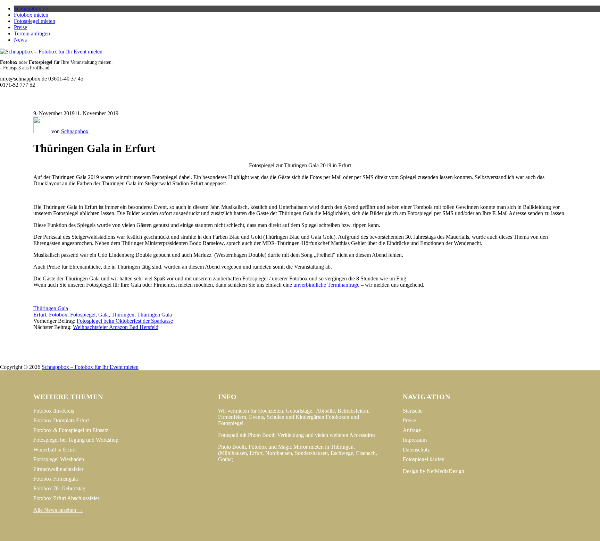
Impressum (267, 361)
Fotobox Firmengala (55, 479)
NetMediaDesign (445, 471)
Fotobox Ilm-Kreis (53, 411)
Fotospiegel (82, 315)
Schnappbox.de (31, 8)
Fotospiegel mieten (34, 21)
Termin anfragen (32, 33)
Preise (20, 27)
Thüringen (122, 315)
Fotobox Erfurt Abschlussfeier (66, 498)
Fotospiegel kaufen (423, 459)
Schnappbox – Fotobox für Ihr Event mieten (90, 367)
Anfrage (412, 430)
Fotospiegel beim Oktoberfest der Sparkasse (125, 321)
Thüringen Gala (50, 308)
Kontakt (336, 361)
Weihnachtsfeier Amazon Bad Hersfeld (115, 327)
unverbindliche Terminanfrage (326, 285)
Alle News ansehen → (58, 510)
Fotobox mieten (31, 15)
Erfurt (39, 315)
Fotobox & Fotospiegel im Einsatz (70, 430)
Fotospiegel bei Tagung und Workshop (75, 440)
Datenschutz (303, 361)
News (20, 40)
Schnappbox (75, 131)
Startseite (413, 411)
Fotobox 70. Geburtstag (59, 488)
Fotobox (58, 315)
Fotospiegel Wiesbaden (58, 459)
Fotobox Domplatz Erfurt (61, 420)
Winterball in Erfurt (54, 450)
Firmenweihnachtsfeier (58, 469)
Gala (103, 315)
